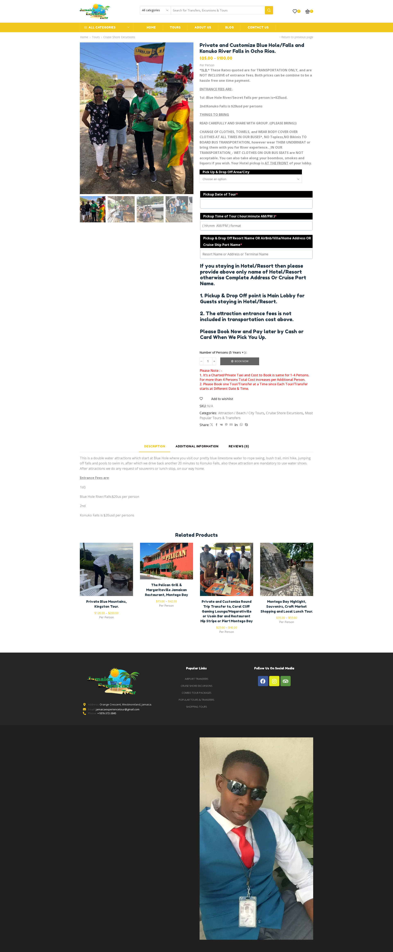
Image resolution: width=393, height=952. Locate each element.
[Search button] (269, 10)
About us (202, 27)
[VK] (221, 425)
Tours (175, 27)
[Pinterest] (226, 425)
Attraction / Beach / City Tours (241, 413)
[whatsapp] (241, 425)
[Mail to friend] (231, 425)
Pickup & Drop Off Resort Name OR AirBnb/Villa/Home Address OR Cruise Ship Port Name (257, 241)
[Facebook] (216, 425)
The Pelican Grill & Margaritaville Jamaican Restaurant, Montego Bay (166, 590)
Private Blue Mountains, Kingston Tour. (106, 604)
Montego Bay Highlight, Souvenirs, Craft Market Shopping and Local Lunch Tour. (287, 606)
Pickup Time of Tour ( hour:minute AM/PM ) (240, 216)
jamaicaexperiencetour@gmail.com (117, 709)
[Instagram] (274, 681)
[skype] (246, 425)
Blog (229, 27)
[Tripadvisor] (285, 681)
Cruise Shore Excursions (119, 37)
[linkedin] (236, 425)
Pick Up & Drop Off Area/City (226, 172)
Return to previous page (297, 37)
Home (151, 27)
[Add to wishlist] (98, 571)
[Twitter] (211, 425)
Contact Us (258, 27)
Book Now (241, 361)
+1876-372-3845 (106, 713)
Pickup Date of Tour (220, 194)
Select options (106, 571)
